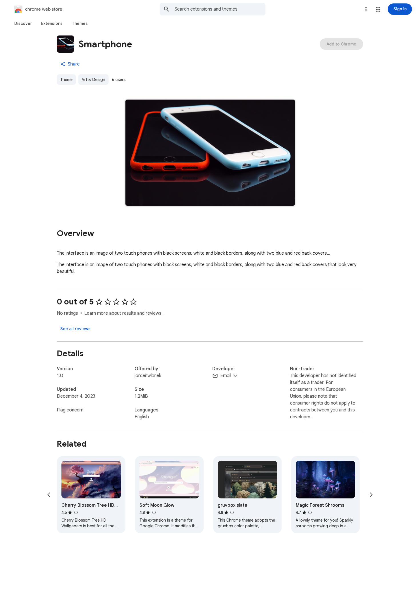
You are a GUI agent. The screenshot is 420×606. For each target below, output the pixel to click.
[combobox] (220, 9)
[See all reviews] (75, 329)
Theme (66, 79)
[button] (378, 9)
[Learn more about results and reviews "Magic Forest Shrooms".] (310, 512)
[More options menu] (366, 9)
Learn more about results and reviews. (123, 313)
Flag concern (70, 410)
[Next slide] (371, 494)
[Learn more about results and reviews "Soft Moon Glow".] (154, 512)
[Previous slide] (49, 494)
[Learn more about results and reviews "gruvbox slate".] (232, 512)
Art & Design (93, 79)
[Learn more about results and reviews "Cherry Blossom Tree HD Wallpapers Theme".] (76, 512)
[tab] (23, 23)
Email (225, 376)
